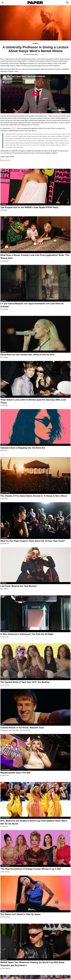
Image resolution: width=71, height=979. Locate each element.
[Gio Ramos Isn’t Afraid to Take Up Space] (35, 893)
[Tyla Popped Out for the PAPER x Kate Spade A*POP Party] (35, 186)
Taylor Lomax (5, 261)
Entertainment (5, 252)
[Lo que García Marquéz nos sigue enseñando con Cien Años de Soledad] (35, 282)
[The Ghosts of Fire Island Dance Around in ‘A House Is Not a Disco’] (35, 474)
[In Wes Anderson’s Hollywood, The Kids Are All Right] (35, 612)
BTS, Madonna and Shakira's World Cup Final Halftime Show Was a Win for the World (33, 822)
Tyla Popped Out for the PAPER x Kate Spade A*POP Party (29, 207)
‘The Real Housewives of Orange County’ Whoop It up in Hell (30, 869)
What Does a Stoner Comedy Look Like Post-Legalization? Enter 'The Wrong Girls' (34, 256)
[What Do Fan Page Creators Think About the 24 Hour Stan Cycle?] (35, 519)
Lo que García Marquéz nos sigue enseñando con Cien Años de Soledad (32, 305)
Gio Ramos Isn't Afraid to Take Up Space (20, 914)
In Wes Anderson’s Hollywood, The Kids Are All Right (26, 634)
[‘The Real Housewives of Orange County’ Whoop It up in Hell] (35, 847)
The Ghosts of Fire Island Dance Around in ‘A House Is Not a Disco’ (33, 496)
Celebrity (35, 43)
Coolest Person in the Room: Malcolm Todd (22, 727)
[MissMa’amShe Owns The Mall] (35, 751)
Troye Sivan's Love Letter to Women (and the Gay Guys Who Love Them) (33, 401)
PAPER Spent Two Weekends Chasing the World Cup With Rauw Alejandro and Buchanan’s (32, 963)
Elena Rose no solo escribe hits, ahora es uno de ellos (27, 354)
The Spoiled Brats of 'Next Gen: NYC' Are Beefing (24, 682)
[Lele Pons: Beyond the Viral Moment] (35, 564)
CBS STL (14, 128)
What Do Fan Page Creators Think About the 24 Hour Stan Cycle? (32, 541)
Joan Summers (6, 685)
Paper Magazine (6, 968)
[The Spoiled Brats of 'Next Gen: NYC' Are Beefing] (35, 660)
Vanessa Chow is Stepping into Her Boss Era (22, 448)
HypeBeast (6, 160)
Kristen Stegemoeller (31, 54)
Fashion (3, 204)
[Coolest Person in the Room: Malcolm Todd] (35, 706)
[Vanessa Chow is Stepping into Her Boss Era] (35, 426)
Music (3, 396)
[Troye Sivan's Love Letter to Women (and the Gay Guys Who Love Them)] (35, 378)
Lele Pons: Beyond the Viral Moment (18, 586)
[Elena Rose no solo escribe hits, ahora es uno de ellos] (35, 333)
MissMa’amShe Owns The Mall (15, 772)
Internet (3, 583)
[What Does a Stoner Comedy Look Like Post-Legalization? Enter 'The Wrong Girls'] (35, 233)
